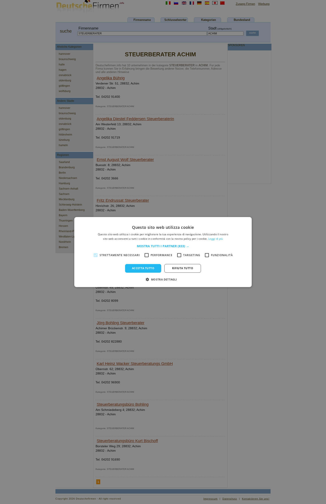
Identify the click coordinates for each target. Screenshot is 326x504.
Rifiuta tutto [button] (182, 268)
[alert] (163, 252)
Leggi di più (215, 239)
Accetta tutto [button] (143, 268)
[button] (163, 246)
